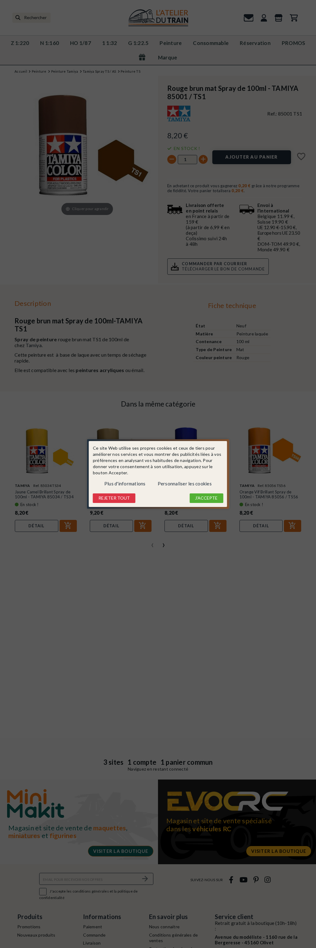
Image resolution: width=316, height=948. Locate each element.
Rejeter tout (114, 497)
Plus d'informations (125, 483)
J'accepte (206, 497)
